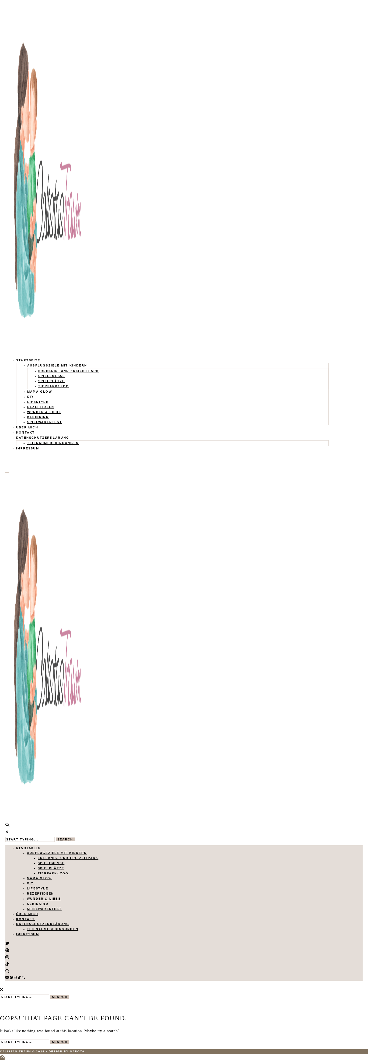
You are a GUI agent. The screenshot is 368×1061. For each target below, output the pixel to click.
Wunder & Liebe (44, 412)
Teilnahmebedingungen (53, 443)
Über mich (27, 427)
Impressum (27, 448)
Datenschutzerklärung (42, 437)
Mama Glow (39, 391)
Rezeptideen (40, 407)
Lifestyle (37, 401)
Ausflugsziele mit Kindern (57, 365)
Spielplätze (51, 381)
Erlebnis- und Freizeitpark (68, 370)
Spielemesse (51, 376)
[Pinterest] (11, 977)
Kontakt (25, 432)
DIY (30, 396)
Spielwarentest (44, 422)
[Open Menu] (7, 472)
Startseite (28, 360)
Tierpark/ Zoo (53, 386)
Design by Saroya (67, 1051)
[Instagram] (15, 977)
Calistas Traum (15, 1051)
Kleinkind (38, 416)
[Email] (7, 977)
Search (65, 839)
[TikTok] (19, 977)
